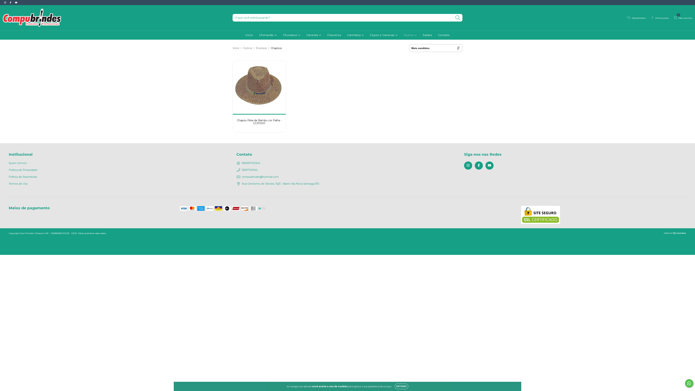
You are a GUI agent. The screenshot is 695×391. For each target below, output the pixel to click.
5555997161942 (251, 163)
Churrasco (290, 35)
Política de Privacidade (23, 170)
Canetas (312, 35)
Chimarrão (267, 35)
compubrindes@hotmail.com (260, 176)
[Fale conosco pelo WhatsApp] (689, 383)
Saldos (427, 35)
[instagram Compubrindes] (5, 2)
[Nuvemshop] (675, 233)
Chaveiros (334, 35)
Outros (409, 35)
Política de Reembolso (23, 176)
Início (249, 35)
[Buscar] (458, 18)
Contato (444, 35)
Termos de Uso (18, 183)
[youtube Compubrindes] (16, 2)
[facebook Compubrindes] (11, 2)
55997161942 (250, 170)
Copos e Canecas (382, 35)
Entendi (401, 386)
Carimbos (354, 35)
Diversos (261, 48)
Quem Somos (17, 163)
